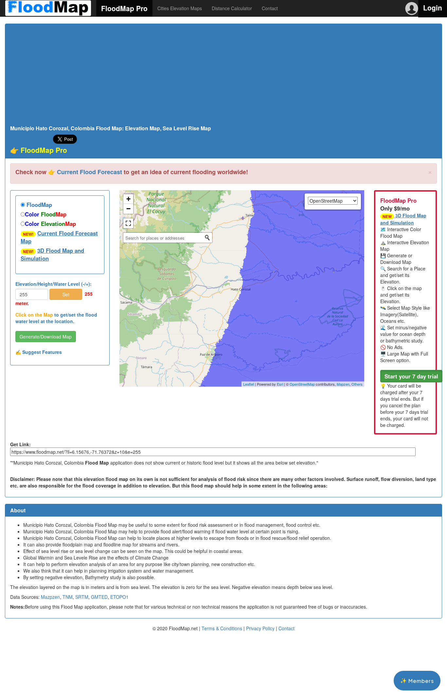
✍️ (38, 352)
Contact (270, 8)
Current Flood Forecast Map (59, 237)
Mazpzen (50, 597)
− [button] (128, 209)
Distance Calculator (232, 8)
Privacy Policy (260, 628)
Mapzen (343, 384)
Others (357, 384)
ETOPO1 (119, 597)
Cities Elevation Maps (179, 8)
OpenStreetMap (302, 384)
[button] (411, 376)
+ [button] (128, 199)
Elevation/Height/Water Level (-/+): (53, 284)
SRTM (81, 597)
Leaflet (248, 384)
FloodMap (38, 205)
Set (66, 294)
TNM (68, 597)
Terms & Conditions (222, 628)
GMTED (99, 597)
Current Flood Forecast (89, 172)
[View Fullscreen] (128, 223)
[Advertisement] (223, 76)
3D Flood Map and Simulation (52, 254)
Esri (280, 384)
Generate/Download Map (46, 336)
